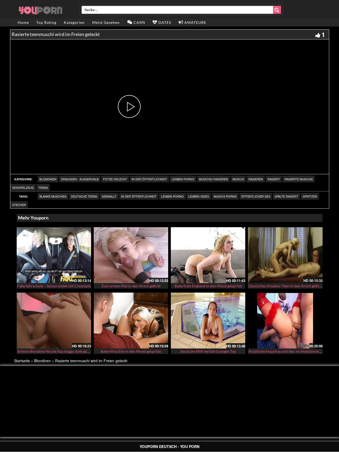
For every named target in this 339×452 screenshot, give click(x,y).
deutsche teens (84, 196)
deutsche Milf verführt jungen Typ (208, 351)
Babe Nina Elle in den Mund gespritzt (131, 351)
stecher (19, 205)
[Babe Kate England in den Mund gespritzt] (208, 255)
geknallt (109, 196)
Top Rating (46, 22)
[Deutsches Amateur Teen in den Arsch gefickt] (285, 255)
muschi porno (225, 196)
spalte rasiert (286, 196)
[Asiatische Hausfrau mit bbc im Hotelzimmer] (285, 320)
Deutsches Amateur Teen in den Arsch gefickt (285, 286)
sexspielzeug (23, 187)
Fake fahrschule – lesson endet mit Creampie (54, 286)
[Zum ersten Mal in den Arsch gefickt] (131, 255)
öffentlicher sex (255, 196)
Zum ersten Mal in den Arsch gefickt (130, 286)
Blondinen (47, 179)
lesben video (198, 196)
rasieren (255, 179)
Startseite (22, 360)
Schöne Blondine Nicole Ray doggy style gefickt (55, 351)
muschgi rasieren (213, 179)
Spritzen (310, 196)
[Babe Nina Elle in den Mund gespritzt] (131, 320)
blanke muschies (52, 196)
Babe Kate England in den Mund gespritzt (208, 286)
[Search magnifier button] (277, 10)
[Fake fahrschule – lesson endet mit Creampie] (54, 255)
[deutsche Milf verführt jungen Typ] (208, 320)
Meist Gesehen (106, 22)
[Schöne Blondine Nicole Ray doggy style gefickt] (54, 320)
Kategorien (74, 22)
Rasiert (273, 179)
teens (43, 187)
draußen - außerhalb (80, 179)
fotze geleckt (115, 179)
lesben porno (183, 179)
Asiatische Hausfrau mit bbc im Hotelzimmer (285, 351)
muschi (238, 179)
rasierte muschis (298, 179)
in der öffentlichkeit (149, 179)
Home (23, 22)
